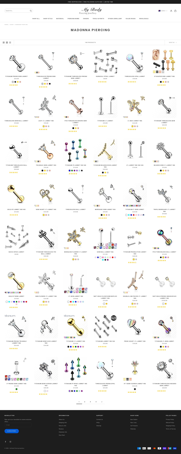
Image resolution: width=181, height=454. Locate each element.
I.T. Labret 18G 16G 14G (134, 165)
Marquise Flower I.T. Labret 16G (75, 253)
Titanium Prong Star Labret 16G (134, 253)
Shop (11, 24)
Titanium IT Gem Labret (135, 209)
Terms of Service (171, 429)
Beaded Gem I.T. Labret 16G (164, 165)
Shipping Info (63, 422)
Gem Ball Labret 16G (105, 252)
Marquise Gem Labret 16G (105, 209)
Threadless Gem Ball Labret (16, 120)
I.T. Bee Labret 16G (135, 120)
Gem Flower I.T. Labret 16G (46, 296)
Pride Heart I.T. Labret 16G (135, 341)
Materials (133, 429)
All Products (134, 426)
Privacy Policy (170, 419)
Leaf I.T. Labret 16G (46, 120)
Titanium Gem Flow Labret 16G (46, 342)
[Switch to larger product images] (4, 42)
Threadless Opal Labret (135, 76)
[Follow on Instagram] (10, 442)
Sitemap (98, 426)
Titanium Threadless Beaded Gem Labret (164, 384)
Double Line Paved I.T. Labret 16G (135, 297)
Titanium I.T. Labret (105, 120)
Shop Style (48, 18)
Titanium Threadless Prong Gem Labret (75, 77)
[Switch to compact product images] (10, 42)
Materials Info (63, 432)
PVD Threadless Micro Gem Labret (76, 121)
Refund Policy (170, 422)
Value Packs (131, 18)
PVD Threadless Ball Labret (164, 252)
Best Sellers (133, 419)
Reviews (61, 429)
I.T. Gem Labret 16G (75, 296)
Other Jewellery (115, 18)
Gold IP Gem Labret (16, 296)
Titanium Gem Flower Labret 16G (46, 384)
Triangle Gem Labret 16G (46, 165)
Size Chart (62, 435)
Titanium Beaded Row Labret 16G (105, 166)
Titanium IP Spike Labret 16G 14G (75, 384)
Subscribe (11, 431)
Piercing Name (73, 18)
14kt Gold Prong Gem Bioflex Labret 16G (164, 297)
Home (6, 24)
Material (60, 18)
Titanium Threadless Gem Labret (164, 121)
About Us (61, 419)
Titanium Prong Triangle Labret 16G (16, 342)
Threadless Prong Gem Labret (46, 77)
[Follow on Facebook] (5, 442)
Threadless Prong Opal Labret (105, 384)
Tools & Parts (98, 18)
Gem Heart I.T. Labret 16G (46, 209)
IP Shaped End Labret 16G (164, 76)
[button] (13, 85)
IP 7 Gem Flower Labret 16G (135, 383)
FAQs (98, 422)
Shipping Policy (170, 426)
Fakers (86, 18)
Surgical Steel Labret (105, 76)
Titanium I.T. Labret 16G (75, 341)
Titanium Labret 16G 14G (105, 341)
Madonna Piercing (21, 24)
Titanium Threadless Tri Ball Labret (46, 253)
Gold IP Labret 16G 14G (16, 209)
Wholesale (144, 18)
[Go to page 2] (102, 402)
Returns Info (62, 426)
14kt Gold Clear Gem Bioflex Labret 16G (105, 297)
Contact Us (99, 419)
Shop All (36, 18)
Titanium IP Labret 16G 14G (75, 165)
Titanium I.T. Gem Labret (164, 341)
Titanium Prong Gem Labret (16, 76)
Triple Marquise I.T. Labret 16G (164, 210)
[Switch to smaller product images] (7, 42)
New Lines (133, 422)
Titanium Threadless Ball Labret (16, 166)
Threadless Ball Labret (76, 209)
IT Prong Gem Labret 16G (16, 383)
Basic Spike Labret (16, 252)
